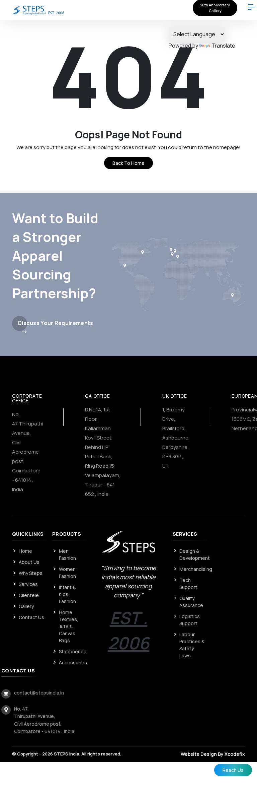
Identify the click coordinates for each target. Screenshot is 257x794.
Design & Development (194, 554)
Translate (223, 45)
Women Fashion (67, 572)
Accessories (73, 662)
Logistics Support (189, 619)
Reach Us (233, 770)
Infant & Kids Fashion (67, 594)
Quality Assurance (191, 601)
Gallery (26, 606)
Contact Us (31, 617)
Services (28, 584)
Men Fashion (67, 554)
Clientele (29, 595)
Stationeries (72, 651)
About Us (29, 562)
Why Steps (30, 573)
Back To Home (128, 163)
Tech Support (188, 583)
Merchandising (195, 569)
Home (25, 551)
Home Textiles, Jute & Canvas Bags (68, 626)
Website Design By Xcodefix (213, 754)
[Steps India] (38, 9)
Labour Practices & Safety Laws (191, 645)
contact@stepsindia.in (39, 692)
